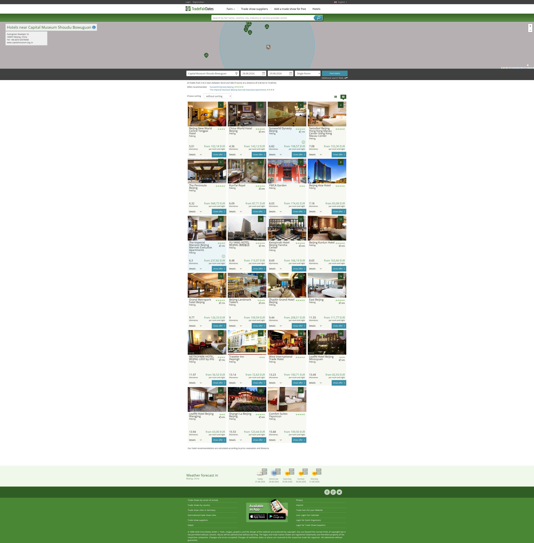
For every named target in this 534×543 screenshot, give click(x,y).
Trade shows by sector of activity (203, 500)
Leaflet (504, 68)
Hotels (316, 9)
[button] (267, 45)
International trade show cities (202, 515)
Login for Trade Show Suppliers (310, 525)
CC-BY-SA (531, 68)
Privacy (299, 500)
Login (188, 2)
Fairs (230, 9)
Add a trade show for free (290, 9)
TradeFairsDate (199, 8)
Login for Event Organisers (308, 520)
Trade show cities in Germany (201, 510)
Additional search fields (333, 78)
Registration (198, 2)
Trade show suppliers (254, 9)
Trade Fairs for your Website (309, 510)
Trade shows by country (199, 505)
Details (192, 154)
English (342, 2)
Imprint (299, 505)
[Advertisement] (267, 457)
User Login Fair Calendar (307, 515)
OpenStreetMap (517, 68)
